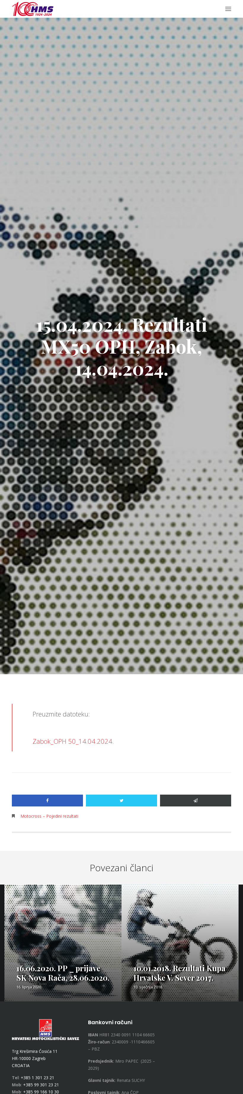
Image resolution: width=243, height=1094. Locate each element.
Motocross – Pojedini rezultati (49, 816)
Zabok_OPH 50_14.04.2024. (73, 741)
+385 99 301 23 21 (41, 1084)
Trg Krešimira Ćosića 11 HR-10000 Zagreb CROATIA (34, 1058)
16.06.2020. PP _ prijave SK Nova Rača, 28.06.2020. (62, 973)
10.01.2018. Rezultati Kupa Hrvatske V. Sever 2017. (179, 973)
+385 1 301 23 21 (37, 1077)
